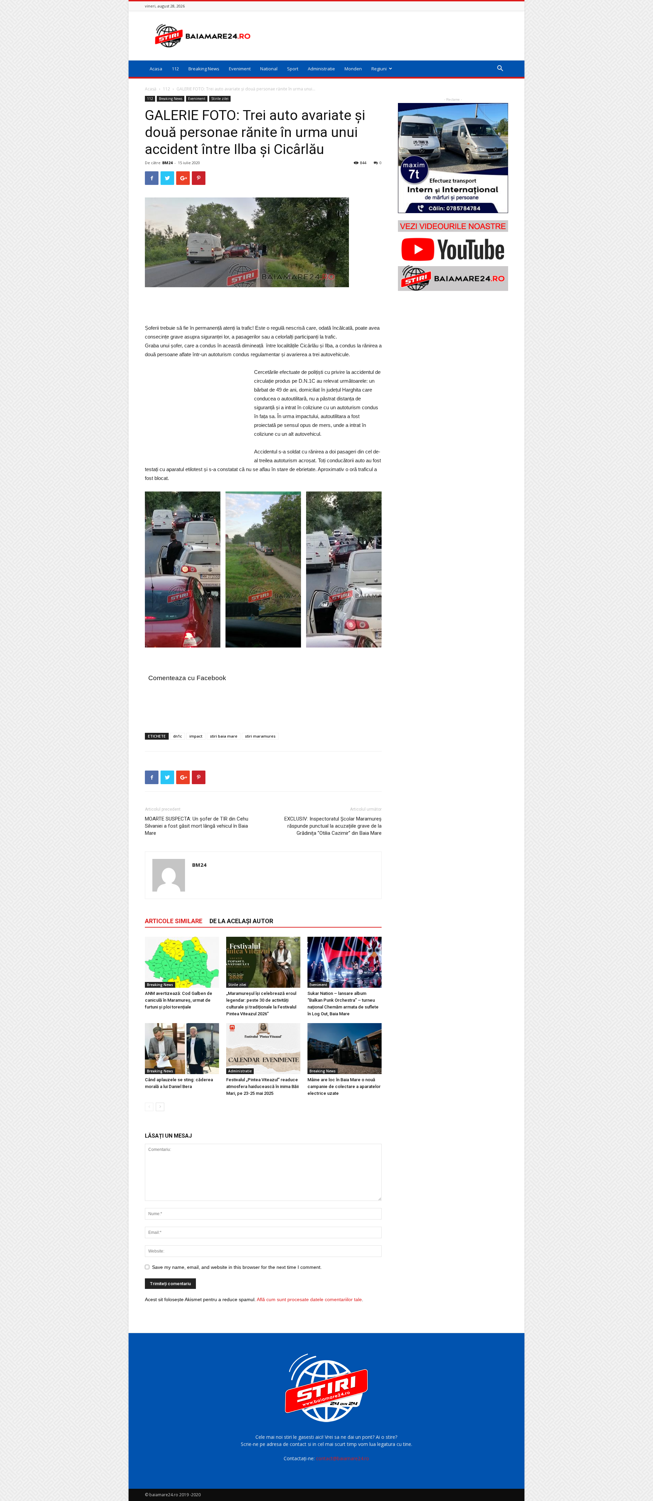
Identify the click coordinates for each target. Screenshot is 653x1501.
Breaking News (203, 69)
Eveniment (240, 69)
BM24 (167, 162)
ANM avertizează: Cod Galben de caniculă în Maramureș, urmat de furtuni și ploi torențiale (178, 1000)
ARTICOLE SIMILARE (173, 921)
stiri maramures (260, 736)
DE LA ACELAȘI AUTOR (241, 921)
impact (195, 736)
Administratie (321, 69)
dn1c (177, 736)
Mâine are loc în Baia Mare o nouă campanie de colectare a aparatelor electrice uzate (344, 1086)
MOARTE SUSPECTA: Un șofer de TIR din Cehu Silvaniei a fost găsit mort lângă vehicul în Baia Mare (196, 826)
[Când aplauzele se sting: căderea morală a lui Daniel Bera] (182, 1048)
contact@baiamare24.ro (342, 1458)
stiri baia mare (223, 736)
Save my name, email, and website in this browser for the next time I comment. (237, 1267)
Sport (292, 69)
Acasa (156, 69)
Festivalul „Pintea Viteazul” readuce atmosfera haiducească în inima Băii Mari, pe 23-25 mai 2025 (262, 1086)
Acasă (150, 89)
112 (175, 69)
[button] (500, 69)
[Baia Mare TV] (453, 255)
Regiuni (379, 69)
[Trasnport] (453, 158)
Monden (353, 69)
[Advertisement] (384, 35)
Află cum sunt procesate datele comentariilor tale (309, 1299)
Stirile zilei (220, 98)
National (269, 69)
